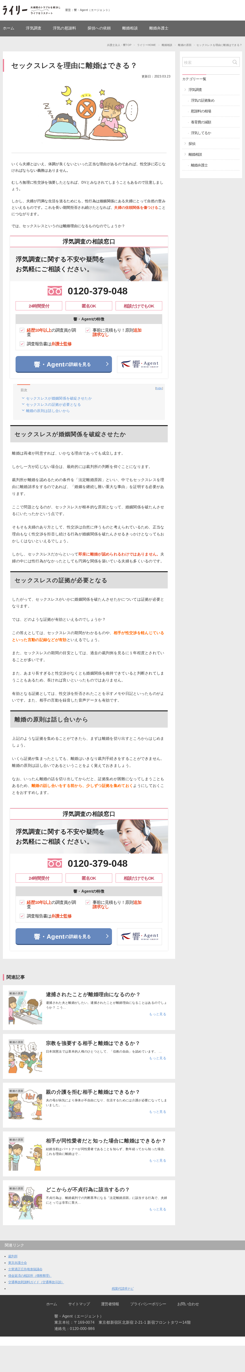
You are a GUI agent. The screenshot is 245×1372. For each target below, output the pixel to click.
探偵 (192, 144)
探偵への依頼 (99, 28)
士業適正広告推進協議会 (25, 1269)
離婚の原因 (16, 993)
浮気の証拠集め (202, 100)
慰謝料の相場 (201, 111)
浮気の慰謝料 (64, 28)
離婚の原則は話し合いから (48, 411)
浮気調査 (33, 28)
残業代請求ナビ (123, 1288)
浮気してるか (201, 133)
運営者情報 (110, 1304)
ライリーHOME (146, 45)
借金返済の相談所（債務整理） (30, 1276)
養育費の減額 (201, 122)
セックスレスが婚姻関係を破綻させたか (59, 398)
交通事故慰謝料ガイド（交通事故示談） (36, 1282)
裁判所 (12, 1256)
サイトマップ (79, 1304)
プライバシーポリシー (148, 1304)
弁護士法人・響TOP (119, 45)
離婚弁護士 (159, 28)
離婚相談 (130, 28)
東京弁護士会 (17, 1263)
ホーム (8, 28)
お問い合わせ (188, 1304)
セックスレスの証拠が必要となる (53, 404)
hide (159, 388)
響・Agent (62, 364)
